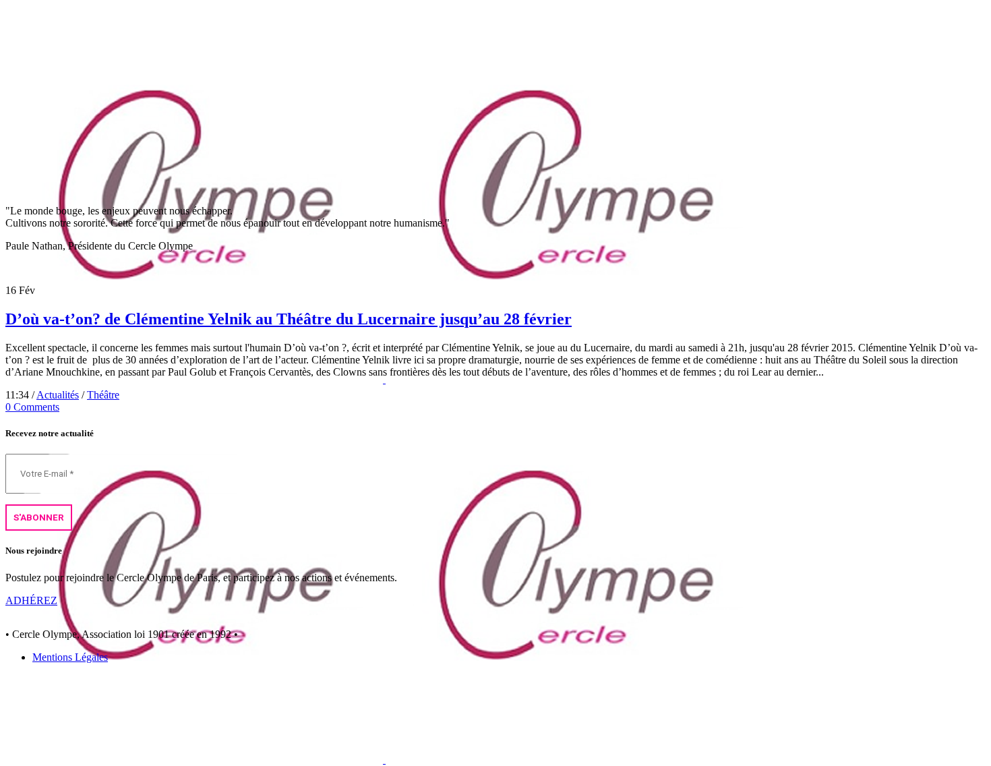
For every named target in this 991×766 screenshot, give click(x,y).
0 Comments (32, 407)
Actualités (57, 395)
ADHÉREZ (31, 600)
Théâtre (103, 395)
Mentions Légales (70, 657)
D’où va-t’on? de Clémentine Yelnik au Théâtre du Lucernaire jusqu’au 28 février (288, 319)
